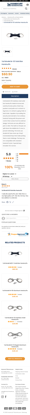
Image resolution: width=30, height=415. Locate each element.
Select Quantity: (6, 80)
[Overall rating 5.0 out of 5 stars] (6, 68)
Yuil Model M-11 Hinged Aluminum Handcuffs (15, 346)
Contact (17, 13)
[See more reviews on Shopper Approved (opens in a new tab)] (13, 202)
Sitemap (24, 412)
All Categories (4, 13)
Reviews (17, 378)
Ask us (19, 71)
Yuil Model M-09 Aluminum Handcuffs (15, 290)
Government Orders (20, 373)
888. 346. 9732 (23, 0)
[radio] (22, 153)
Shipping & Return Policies (21, 371)
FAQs (16, 376)
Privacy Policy (18, 380)
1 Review (14, 69)
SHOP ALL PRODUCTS (15, 359)
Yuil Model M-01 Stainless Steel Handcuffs (15, 318)
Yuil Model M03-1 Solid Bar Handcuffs (15, 263)
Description (15, 96)
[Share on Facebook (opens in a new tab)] (7, 202)
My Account (11, 13)
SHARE (16, 92)
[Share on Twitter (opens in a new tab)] (10, 202)
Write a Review (15, 178)
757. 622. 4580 (8, 386)
